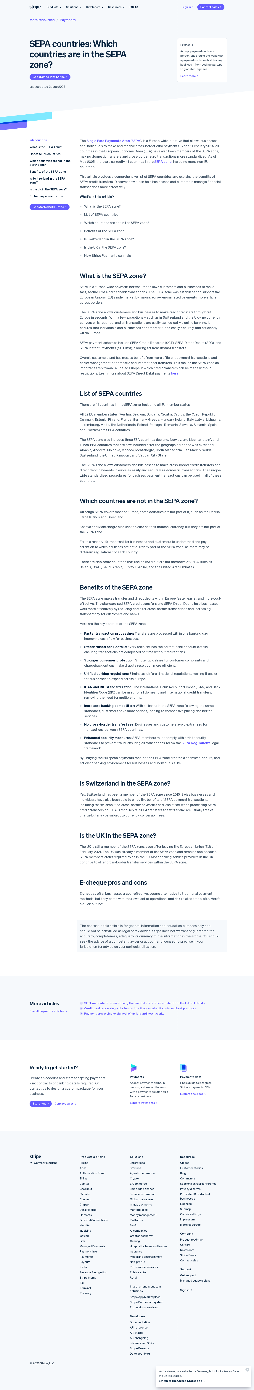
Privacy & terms (190, 1189)
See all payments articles (47, 1011)
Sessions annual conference (198, 1183)
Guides (184, 1163)
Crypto (84, 1204)
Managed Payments (92, 1246)
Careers (185, 1245)
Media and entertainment (146, 1256)
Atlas (83, 1168)
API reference (139, 1327)
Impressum (187, 1219)
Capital (84, 1183)
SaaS (133, 1225)
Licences (186, 1204)
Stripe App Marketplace (145, 1297)
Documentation (140, 1322)
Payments (68, 20)
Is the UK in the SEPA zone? (48, 189)
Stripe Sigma (88, 1277)
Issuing (84, 1236)
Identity (85, 1225)
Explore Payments (142, 1103)
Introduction (38, 140)
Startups (135, 1168)
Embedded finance (142, 1189)
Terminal (85, 1288)
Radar (83, 1267)
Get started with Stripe (49, 77)
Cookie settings (190, 1214)
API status (136, 1332)
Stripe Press (188, 1255)
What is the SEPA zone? (46, 147)
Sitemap (185, 1209)
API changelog (139, 1338)
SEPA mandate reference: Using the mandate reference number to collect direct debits (144, 1003)
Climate (85, 1194)
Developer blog (140, 1353)
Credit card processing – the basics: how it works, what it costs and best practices (140, 1008)
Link (82, 1241)
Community (187, 1178)
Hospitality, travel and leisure (148, 1246)
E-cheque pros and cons (46, 196)
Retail (133, 1277)
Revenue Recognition (93, 1272)
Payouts (85, 1262)
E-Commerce (138, 1183)
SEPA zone (163, 161)
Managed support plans (195, 1280)
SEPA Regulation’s (196, 743)
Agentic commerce (142, 1173)
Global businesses (142, 1199)
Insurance (136, 1251)
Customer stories (191, 1168)
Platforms (136, 1220)
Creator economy (141, 1236)
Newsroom (187, 1250)
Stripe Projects (139, 1348)
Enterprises (137, 1163)
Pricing (133, 6)
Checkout (86, 1189)
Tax (82, 1283)
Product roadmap (191, 1239)
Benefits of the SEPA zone (48, 171)
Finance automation (142, 1194)
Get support (188, 1275)
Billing (83, 1178)
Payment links (89, 1251)
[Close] (246, 1370)
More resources (42, 20)
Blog (183, 1173)
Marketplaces (139, 1209)
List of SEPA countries (45, 154)
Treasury (85, 1293)
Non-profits (137, 1262)
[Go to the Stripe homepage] (34, 1156)
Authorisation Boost (93, 1173)
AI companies (138, 1230)
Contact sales (209, 7)
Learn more (188, 76)
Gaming (135, 1241)
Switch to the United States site (180, 1381)
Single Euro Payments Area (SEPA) (114, 140)
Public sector (138, 1272)
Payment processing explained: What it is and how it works (124, 1013)
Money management (143, 1215)
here (175, 373)
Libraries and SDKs (142, 1343)
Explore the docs (191, 1094)
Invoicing (85, 1230)
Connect (85, 1199)
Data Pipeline (88, 1209)
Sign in (186, 7)
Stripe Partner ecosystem (146, 1302)
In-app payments (141, 1204)
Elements (86, 1215)
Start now (39, 1103)
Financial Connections (94, 1220)
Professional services (144, 1267)
